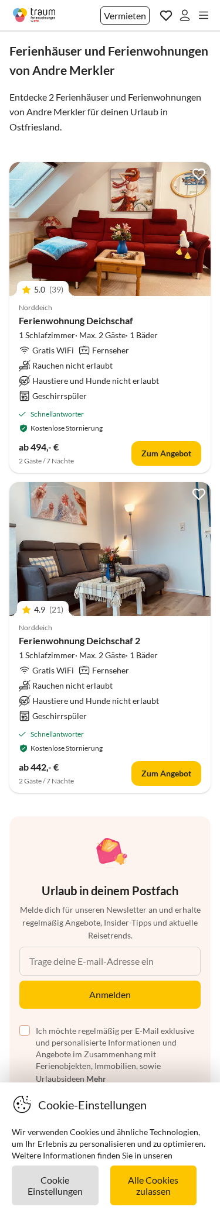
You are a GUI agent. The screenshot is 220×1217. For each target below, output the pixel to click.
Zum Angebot (166, 453)
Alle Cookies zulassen (153, 1185)
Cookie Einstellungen (55, 1185)
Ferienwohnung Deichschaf (76, 320)
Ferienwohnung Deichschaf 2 (79, 640)
